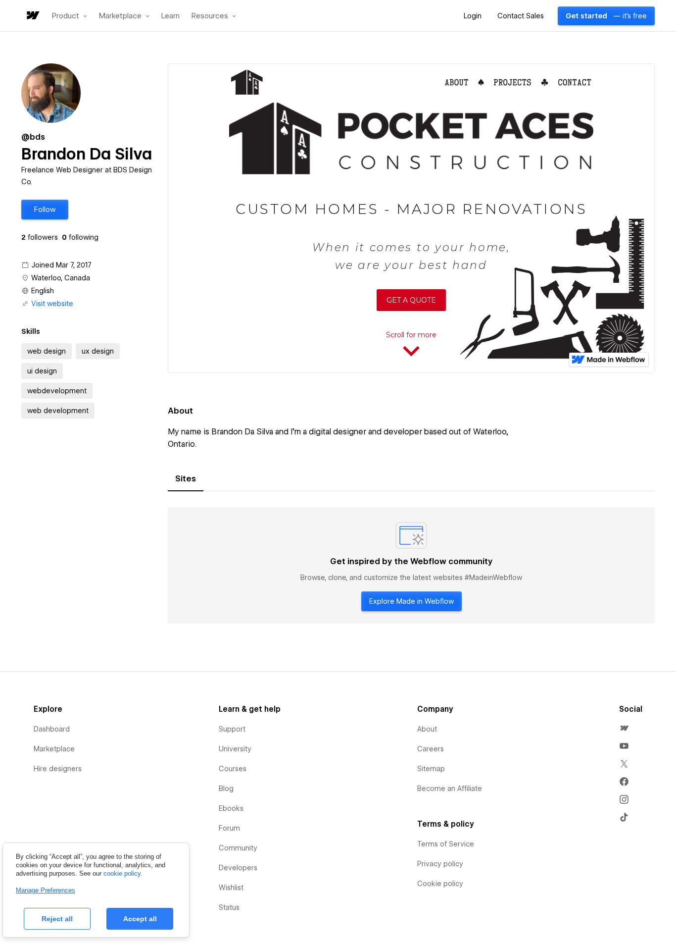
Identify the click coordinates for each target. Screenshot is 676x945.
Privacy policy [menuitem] (440, 864)
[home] (32, 16)
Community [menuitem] (238, 848)
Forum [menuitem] (229, 828)
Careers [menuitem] (430, 749)
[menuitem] (624, 728)
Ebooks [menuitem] (231, 808)
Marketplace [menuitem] (54, 749)
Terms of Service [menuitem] (445, 844)
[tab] (185, 479)
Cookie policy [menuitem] (440, 884)
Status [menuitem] (229, 907)
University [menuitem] (235, 749)
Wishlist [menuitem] (231, 888)
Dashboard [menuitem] (52, 729)
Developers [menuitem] (238, 868)
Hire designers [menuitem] (58, 769)
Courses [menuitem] (232, 769)
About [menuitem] (427, 729)
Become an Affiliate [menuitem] (449, 788)
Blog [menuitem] (226, 788)
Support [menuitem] (232, 729)
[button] (69, 16)
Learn (170, 16)
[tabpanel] (411, 565)
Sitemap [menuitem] (431, 769)
